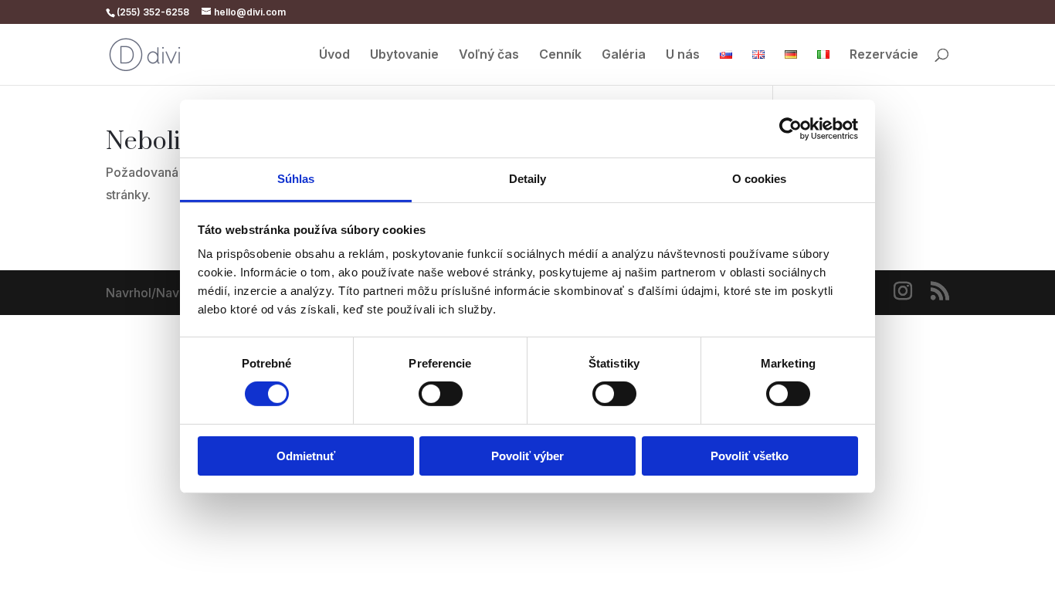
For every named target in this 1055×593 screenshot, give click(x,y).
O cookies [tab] (759, 178)
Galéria (624, 55)
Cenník (560, 55)
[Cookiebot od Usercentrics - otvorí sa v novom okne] (790, 128)
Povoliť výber (527, 456)
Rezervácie (884, 55)
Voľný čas (489, 55)
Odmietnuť (305, 456)
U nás (683, 55)
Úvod (334, 55)
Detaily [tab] (528, 178)
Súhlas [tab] (296, 178)
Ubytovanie (404, 55)
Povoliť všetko (750, 456)
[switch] (441, 393)
